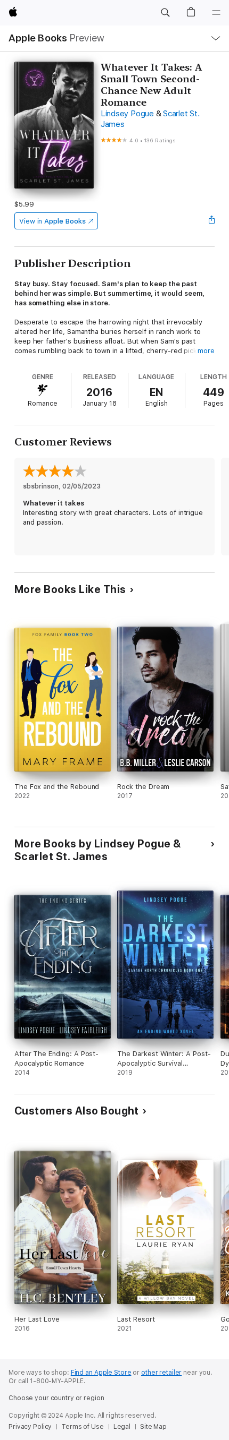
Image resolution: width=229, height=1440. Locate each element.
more (206, 351)
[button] (165, 12)
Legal (121, 1426)
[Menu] (216, 12)
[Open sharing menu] (211, 221)
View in (52, 221)
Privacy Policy (30, 1426)
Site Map (153, 1426)
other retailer (161, 1372)
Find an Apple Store (101, 1372)
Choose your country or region (56, 1398)
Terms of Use (82, 1426)
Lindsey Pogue (127, 113)
